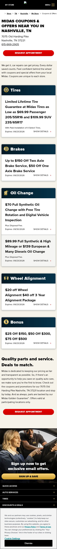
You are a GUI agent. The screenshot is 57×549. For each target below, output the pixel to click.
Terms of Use (45, 527)
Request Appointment (28, 53)
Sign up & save (28, 476)
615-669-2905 (10, 44)
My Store (35, 13)
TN (16, 13)
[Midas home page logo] (28, 4)
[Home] (2, 13)
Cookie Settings (12, 538)
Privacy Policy (30, 527)
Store (9, 13)
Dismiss (28, 543)
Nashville (24, 13)
